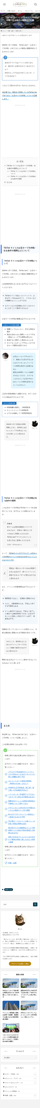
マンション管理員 (12, 1091)
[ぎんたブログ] (20, 4)
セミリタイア (11, 1087)
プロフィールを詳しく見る (20, 964)
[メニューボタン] (4, 4)
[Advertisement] (20, 130)
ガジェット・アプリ (13, 1078)
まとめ (9, 182)
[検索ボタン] (35, 4)
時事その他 (7, 24)
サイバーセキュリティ (14, 1083)
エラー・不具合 (12, 1074)
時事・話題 (10, 1095)
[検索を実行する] (35, 904)
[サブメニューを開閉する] (35, 1074)
